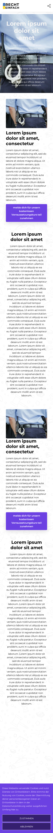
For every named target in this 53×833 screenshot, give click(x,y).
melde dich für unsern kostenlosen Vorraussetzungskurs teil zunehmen (26, 213)
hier (13, 809)
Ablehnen (26, 826)
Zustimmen (27, 818)
